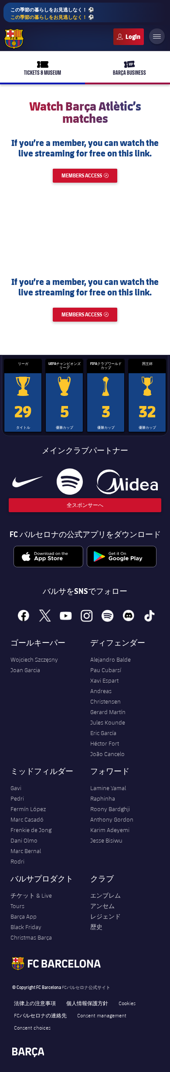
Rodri (17, 861)
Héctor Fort (104, 743)
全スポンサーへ (85, 505)
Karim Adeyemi (109, 829)
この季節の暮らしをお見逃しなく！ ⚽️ (52, 13)
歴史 (96, 926)
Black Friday (25, 926)
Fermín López (28, 808)
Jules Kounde (107, 722)
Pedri (17, 798)
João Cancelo (107, 753)
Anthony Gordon (111, 819)
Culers (128, 36)
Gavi (15, 787)
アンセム (102, 905)
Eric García (103, 732)
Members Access (89, 175)
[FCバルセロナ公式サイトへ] (13, 38)
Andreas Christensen (105, 696)
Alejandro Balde (110, 659)
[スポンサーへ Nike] (27, 481)
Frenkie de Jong (30, 829)
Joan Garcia (25, 669)
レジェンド (105, 916)
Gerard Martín (108, 711)
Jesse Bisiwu (106, 840)
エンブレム (105, 895)
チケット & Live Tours (31, 900)
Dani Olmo (23, 840)
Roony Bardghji (110, 808)
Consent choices (32, 1027)
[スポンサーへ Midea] (127, 481)
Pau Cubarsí (105, 669)
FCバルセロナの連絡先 (40, 1015)
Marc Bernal (25, 850)
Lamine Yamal (108, 787)
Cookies (127, 1003)
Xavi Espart (104, 680)
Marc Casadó (27, 819)
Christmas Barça (31, 937)
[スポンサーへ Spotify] (69, 481)
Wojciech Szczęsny (34, 659)
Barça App (23, 916)
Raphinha (102, 798)
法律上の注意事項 (35, 1003)
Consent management (101, 1015)
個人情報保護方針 (87, 1003)
